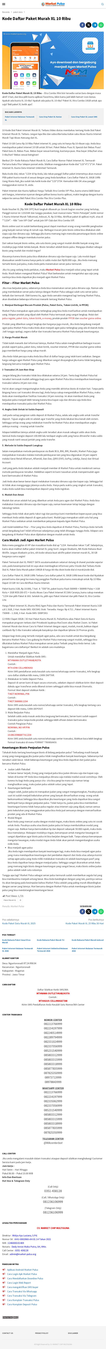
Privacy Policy (41, 1333)
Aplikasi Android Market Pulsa (22, 1269)
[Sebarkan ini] (82, 25)
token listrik (35, 318)
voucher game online (90, 318)
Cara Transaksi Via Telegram (21, 1295)
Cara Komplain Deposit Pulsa (22, 1304)
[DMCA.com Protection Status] (10, 1317)
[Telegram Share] (95, 25)
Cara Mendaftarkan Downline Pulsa (25, 1278)
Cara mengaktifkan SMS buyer (22, 1287)
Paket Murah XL (10, 900)
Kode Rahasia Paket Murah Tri (50, 940)
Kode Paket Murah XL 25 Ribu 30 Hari (85, 921)
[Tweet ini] (88, 25)
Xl (20, 900)
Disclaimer (73, 1333)
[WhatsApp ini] (101, 25)
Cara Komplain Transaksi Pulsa (23, 1300)
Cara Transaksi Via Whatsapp (22, 1291)
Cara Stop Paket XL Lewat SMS (84, 117)
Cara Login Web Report (19, 1282)
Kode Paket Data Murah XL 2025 (18, 921)
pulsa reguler (8, 318)
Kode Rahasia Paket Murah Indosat (88, 940)
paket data (22, 318)
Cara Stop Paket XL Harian (50, 117)
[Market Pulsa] (53, 3)
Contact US (7, 1333)
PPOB (71, 318)
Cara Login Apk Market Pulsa (22, 1274)
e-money (46, 318)
